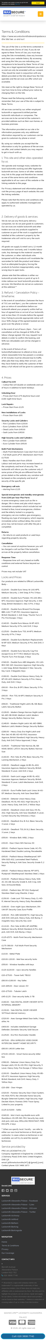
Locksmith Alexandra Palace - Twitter (19, 1212)
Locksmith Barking (10, 1226)
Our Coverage (8, 1253)
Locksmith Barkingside (12, 1230)
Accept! (38, 3)
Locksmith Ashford (10, 1219)
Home (4, 1242)
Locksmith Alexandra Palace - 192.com (19, 1208)
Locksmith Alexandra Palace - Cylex (18, 1204)
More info (17, 4)
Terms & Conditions (10, 1245)
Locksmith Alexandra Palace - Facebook (20, 1200)
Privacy (5, 1249)
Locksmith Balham (10, 1223)
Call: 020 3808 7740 (23, 1336)
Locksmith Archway (10, 1215)
